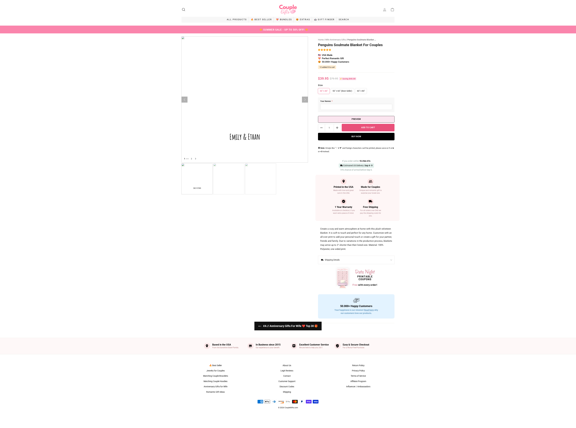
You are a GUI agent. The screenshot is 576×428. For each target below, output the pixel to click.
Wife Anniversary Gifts (335, 39)
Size (320, 85)
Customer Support (287, 381)
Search (344, 19)
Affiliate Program (358, 381)
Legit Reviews (286, 370)
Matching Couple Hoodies (215, 381)
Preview (356, 119)
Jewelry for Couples (215, 370)
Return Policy (358, 365)
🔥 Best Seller (261, 19)
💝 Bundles (284, 19)
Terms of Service (358, 376)
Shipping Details (332, 260)
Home (321, 39)
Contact (287, 376)
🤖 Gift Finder (324, 19)
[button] (325, 49)
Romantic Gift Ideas (215, 392)
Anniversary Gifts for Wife (215, 386)
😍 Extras (303, 19)
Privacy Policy (358, 370)
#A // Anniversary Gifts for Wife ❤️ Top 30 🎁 (290, 326)
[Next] (305, 100)
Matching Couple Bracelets (215, 376)
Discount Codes (287, 386)
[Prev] (185, 100)
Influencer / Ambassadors (358, 386)
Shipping (287, 392)
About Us (287, 365)
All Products (237, 19)
